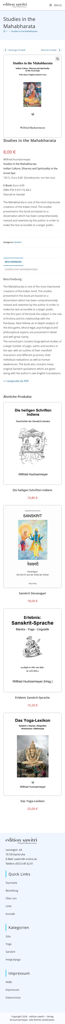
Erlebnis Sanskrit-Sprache (32, 697)
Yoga (9, 944)
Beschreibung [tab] (13, 261)
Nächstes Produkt (48, 50)
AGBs (9, 982)
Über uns (11, 898)
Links (9, 906)
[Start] (4, 31)
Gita (8, 936)
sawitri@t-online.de (25, 859)
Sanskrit (17, 242)
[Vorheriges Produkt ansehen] (5, 50)
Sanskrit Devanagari (32, 593)
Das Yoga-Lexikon (32, 801)
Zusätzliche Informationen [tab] (21, 269)
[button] (57, 58)
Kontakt (10, 914)
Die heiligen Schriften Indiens (32, 490)
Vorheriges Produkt (17, 50)
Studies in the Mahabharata (24, 31)
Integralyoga (13, 959)
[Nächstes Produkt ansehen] (59, 50)
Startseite (11, 883)
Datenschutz (13, 997)
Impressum (12, 990)
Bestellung (12, 890)
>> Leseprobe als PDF (16, 381)
